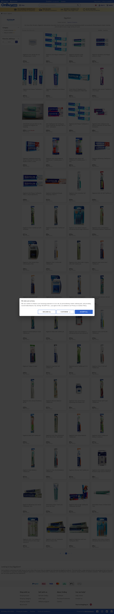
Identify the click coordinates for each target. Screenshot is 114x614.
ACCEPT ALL (84, 312)
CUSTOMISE (64, 312)
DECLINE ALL (47, 312)
